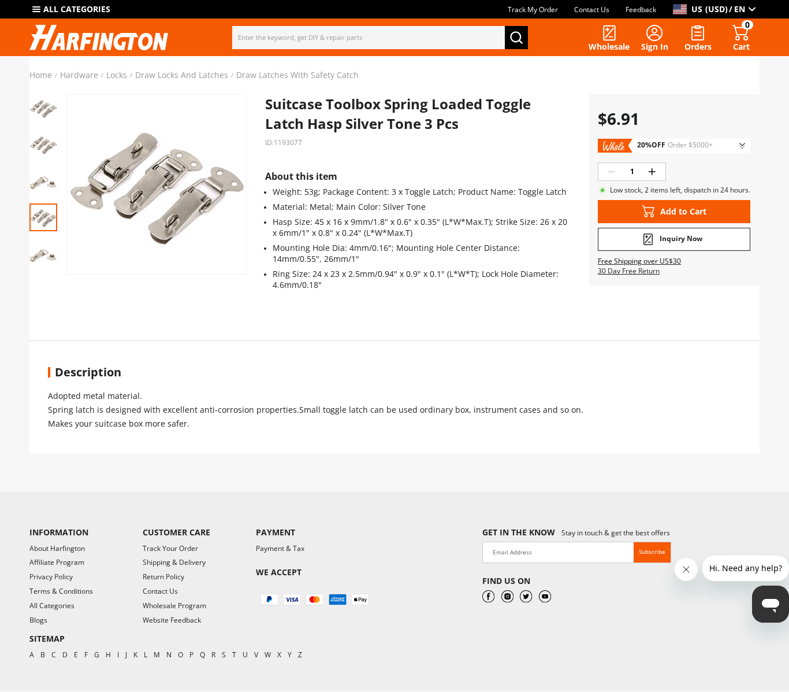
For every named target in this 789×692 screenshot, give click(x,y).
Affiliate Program (56, 562)
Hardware (79, 75)
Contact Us (591, 9)
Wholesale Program (174, 605)
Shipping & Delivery (174, 562)
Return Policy (163, 577)
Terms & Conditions (61, 591)
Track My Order (533, 9)
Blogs (38, 620)
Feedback (641, 9)
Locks (116, 75)
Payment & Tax (280, 548)
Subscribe (652, 551)
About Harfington (57, 548)
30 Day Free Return (629, 271)
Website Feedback (172, 620)
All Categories (52, 605)
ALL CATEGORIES (76, 8)
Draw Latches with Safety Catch (297, 75)
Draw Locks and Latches (181, 75)
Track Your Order (170, 548)
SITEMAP (47, 638)
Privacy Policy (51, 577)
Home (40, 75)
